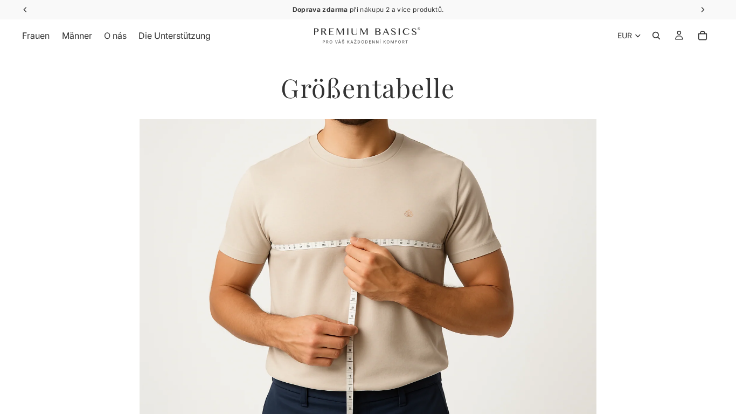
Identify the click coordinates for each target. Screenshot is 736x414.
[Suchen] (656, 35)
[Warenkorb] (702, 35)
